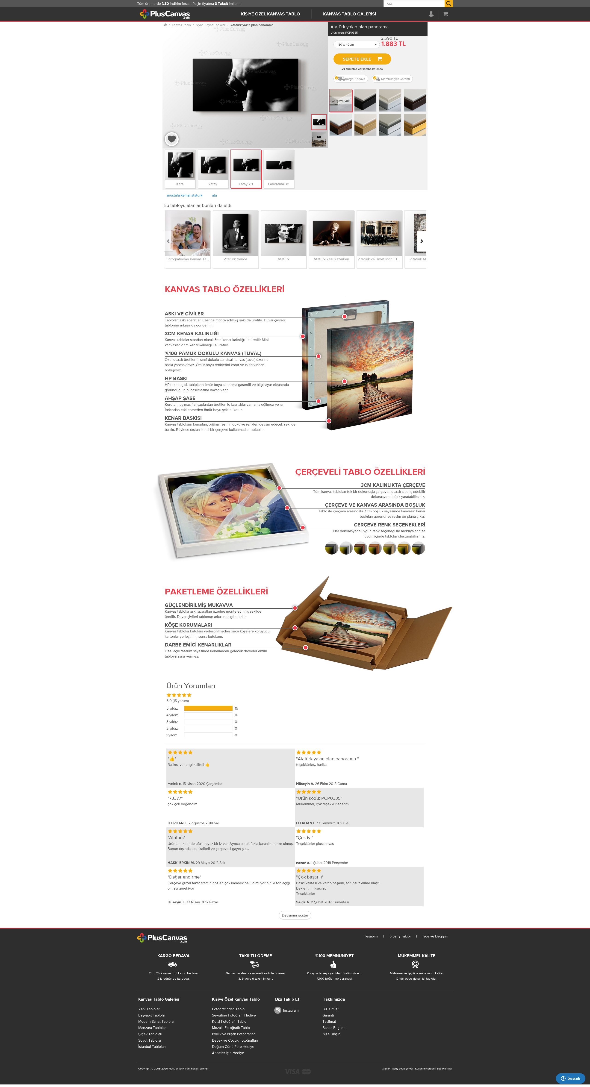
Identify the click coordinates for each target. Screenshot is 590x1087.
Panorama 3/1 (278, 184)
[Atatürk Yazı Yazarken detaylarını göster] (331, 233)
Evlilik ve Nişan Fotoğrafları (234, 1034)
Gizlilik (386, 1068)
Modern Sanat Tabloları (156, 1021)
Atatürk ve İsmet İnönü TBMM (382, 259)
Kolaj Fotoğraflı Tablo (229, 1021)
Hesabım (371, 936)
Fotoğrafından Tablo (228, 1009)
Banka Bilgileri (333, 1027)
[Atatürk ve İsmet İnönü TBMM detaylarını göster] (379, 233)
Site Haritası (444, 1068)
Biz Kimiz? (330, 1009)
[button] (356, 44)
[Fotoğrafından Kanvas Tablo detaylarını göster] (187, 233)
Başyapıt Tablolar (152, 1015)
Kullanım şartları (425, 1068)
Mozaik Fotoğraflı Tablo (231, 1027)
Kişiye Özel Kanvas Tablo (270, 14)
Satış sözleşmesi (402, 1068)
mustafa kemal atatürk (184, 195)
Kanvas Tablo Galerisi (349, 14)
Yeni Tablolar (148, 1009)
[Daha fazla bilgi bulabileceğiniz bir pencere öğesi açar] (570, 1079)
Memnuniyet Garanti (395, 79)
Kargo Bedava (355, 79)
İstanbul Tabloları (152, 1046)
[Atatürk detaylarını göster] (283, 233)
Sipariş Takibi (400, 936)
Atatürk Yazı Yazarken (331, 259)
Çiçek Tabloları (150, 1034)
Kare (180, 184)
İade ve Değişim (435, 936)
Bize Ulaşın (331, 1034)
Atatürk (283, 259)
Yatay (212, 184)
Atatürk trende (235, 259)
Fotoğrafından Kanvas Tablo (188, 259)
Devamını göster (295, 915)
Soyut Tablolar (149, 1040)
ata (214, 195)
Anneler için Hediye (228, 1053)
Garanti (328, 1015)
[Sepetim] (446, 14)
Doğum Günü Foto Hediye (233, 1046)
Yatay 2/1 (246, 184)
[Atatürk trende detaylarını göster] (235, 233)
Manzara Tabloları (152, 1027)
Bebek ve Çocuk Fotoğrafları (235, 1040)
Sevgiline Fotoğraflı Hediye (234, 1015)
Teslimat (329, 1021)
